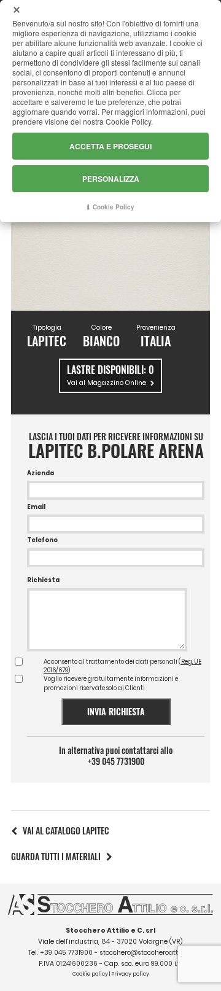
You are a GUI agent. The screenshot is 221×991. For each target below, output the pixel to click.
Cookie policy (90, 973)
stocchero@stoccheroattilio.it (146, 952)
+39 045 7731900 (116, 761)
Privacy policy (130, 973)
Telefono (42, 540)
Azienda (40, 473)
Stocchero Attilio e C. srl (110, 930)
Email (36, 507)
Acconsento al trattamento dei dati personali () (122, 666)
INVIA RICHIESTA (116, 711)
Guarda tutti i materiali (56, 856)
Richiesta (43, 580)
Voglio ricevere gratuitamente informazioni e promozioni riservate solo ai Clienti (111, 683)
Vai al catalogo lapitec (66, 830)
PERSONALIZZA (110, 178)
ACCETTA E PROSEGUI (110, 146)
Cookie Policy (113, 207)
